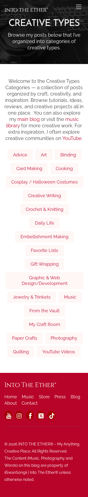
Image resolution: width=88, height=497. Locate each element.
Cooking (64, 168)
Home (10, 396)
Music (70, 297)
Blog (75, 396)
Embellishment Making (44, 236)
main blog (28, 119)
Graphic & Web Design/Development (44, 280)
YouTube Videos (58, 351)
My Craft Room (44, 324)
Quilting (21, 351)
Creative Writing (44, 195)
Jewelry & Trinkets (32, 297)
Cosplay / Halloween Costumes (44, 181)
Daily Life (44, 223)
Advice (20, 154)
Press (60, 396)
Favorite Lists (44, 250)
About (10, 403)
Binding (68, 154)
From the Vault (44, 310)
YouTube (72, 138)
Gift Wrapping (45, 264)
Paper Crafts (24, 338)
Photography (64, 338)
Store (44, 396)
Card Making (29, 168)
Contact (30, 403)
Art (44, 154)
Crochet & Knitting (44, 209)
